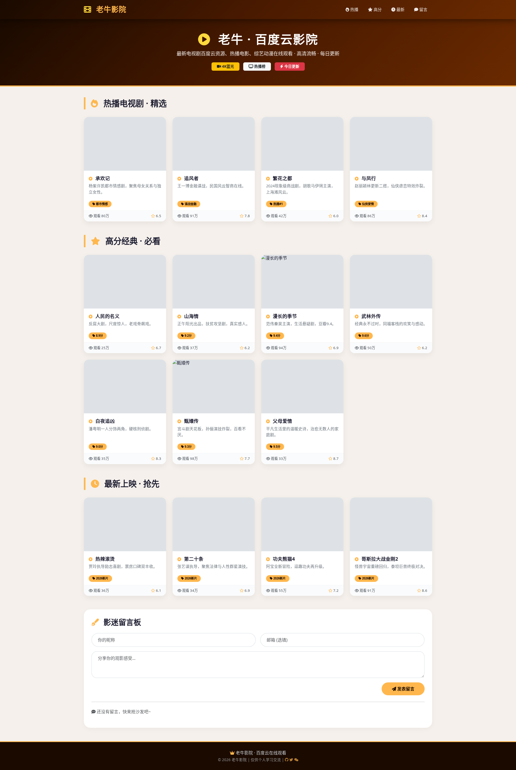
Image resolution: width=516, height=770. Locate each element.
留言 (422, 9)
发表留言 (405, 689)
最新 (399, 9)
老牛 (110, 9)
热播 (353, 9)
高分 (377, 9)
